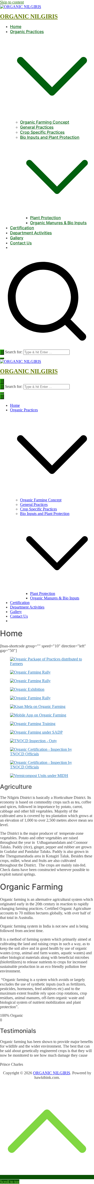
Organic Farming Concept (44, 122)
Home (15, 26)
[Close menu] (2, 396)
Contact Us (21, 242)
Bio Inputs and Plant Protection (44, 513)
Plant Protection (45, 217)
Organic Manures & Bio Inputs (58, 222)
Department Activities (31, 232)
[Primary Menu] (2, 381)
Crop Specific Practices (42, 132)
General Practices (37, 127)
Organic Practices (24, 410)
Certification (22, 227)
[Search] (2, 352)
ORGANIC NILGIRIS (29, 16)
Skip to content (12, 2)
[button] (52, 117)
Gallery (16, 237)
